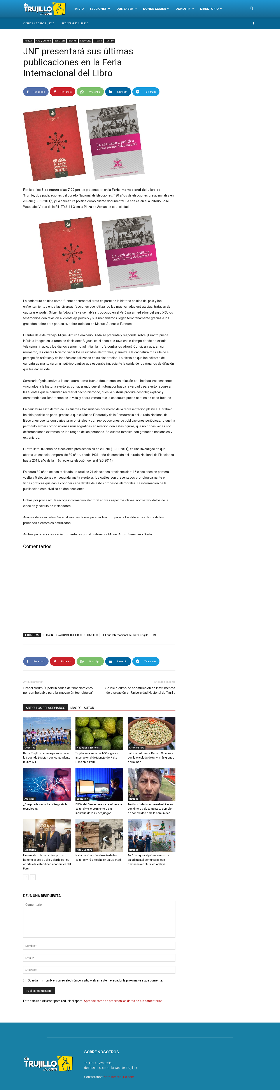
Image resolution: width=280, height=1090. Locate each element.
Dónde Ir (183, 9)
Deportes (29, 747)
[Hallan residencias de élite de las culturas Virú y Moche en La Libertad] (99, 835)
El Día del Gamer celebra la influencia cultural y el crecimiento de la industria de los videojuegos (98, 809)
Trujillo (98, 40)
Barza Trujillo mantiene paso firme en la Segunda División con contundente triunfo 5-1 (46, 758)
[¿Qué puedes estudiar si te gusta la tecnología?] (47, 784)
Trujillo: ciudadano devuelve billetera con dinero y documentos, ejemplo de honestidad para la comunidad (150, 809)
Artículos (29, 798)
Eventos (72, 40)
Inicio (79, 9)
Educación (59, 40)
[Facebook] (253, 23)
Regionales (85, 40)
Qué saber (124, 9)
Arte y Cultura (43, 40)
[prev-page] (26, 877)
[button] (251, 9)
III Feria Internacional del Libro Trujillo (125, 634)
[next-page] (33, 877)
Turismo (109, 40)
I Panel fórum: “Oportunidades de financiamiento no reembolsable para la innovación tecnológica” (58, 690)
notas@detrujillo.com (119, 1077)
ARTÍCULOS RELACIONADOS (45, 708)
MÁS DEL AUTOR (82, 708)
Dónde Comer (154, 9)
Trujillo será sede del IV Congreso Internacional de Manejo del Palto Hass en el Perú (96, 758)
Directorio (209, 9)
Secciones (98, 9)
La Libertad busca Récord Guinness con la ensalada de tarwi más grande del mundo (151, 758)
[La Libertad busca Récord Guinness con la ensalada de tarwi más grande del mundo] (151, 733)
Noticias (28, 40)
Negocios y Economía (89, 747)
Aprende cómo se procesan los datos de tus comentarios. (123, 1001)
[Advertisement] (99, 592)
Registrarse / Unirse (75, 23)
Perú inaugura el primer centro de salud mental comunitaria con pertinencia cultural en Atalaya (148, 860)
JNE (155, 634)
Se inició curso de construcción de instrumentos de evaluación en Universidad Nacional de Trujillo (140, 690)
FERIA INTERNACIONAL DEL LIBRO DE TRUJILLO (71, 634)
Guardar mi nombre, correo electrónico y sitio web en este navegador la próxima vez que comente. (95, 980)
